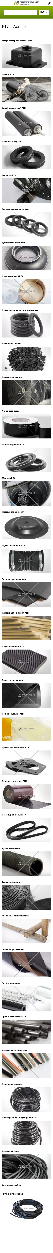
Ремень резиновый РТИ (14, 814)
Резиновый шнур (10, 1151)
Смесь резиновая (11, 882)
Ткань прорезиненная (13, 949)
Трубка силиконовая (12, 1194)
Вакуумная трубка (11, 1185)
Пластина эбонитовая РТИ (15, 613)
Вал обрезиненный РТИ (14, 108)
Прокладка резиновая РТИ (15, 747)
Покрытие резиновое (12, 680)
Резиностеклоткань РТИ (14, 781)
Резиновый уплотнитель (14, 1050)
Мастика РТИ (8, 478)
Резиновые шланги (12, 1084)
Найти (43, 12)
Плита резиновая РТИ (13, 646)
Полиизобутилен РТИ (13, 713)
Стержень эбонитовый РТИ (15, 915)
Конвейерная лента (12, 377)
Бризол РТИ (8, 74)
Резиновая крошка (11, 343)
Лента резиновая (11, 411)
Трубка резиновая (11, 983)
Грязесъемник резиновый (15, 209)
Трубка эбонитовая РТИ (14, 1016)
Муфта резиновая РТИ (13, 545)
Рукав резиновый (11, 848)
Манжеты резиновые (13, 444)
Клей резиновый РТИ (12, 276)
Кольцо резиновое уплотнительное (20, 310)
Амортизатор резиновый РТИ (17, 40)
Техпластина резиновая (14, 579)
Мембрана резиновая (13, 512)
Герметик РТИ (9, 175)
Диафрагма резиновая (13, 242)
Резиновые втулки (11, 141)
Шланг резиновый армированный (19, 1117)
